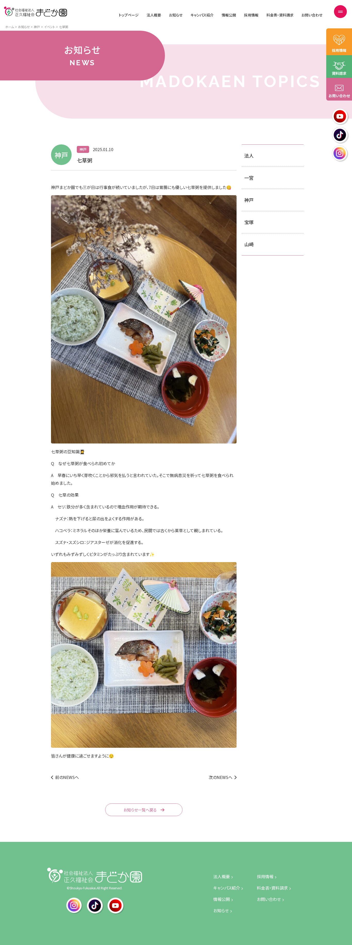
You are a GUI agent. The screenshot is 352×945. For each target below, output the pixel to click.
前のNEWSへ (67, 777)
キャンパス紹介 (202, 15)
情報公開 (229, 15)
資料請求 (339, 73)
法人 (249, 155)
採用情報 (251, 15)
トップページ (129, 15)
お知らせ (175, 15)
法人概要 (154, 15)
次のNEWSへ (220, 777)
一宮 (249, 177)
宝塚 (249, 222)
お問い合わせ (311, 15)
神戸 (249, 199)
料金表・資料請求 (280, 15)
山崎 (249, 244)
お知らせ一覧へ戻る (140, 809)
